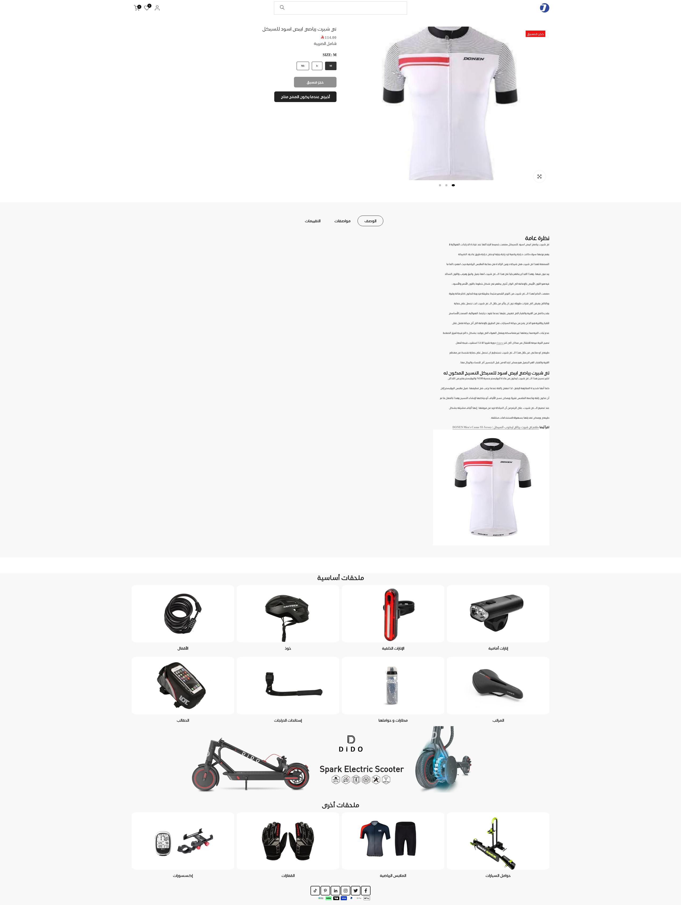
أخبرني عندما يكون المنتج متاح (305, 97)
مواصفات (342, 220)
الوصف (370, 220)
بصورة (500, 342)
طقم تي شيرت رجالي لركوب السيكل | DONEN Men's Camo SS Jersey (495, 427)
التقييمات (313, 220)
